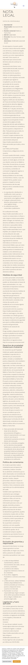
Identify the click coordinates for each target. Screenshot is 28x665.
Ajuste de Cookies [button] (7, 661)
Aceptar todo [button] (17, 661)
